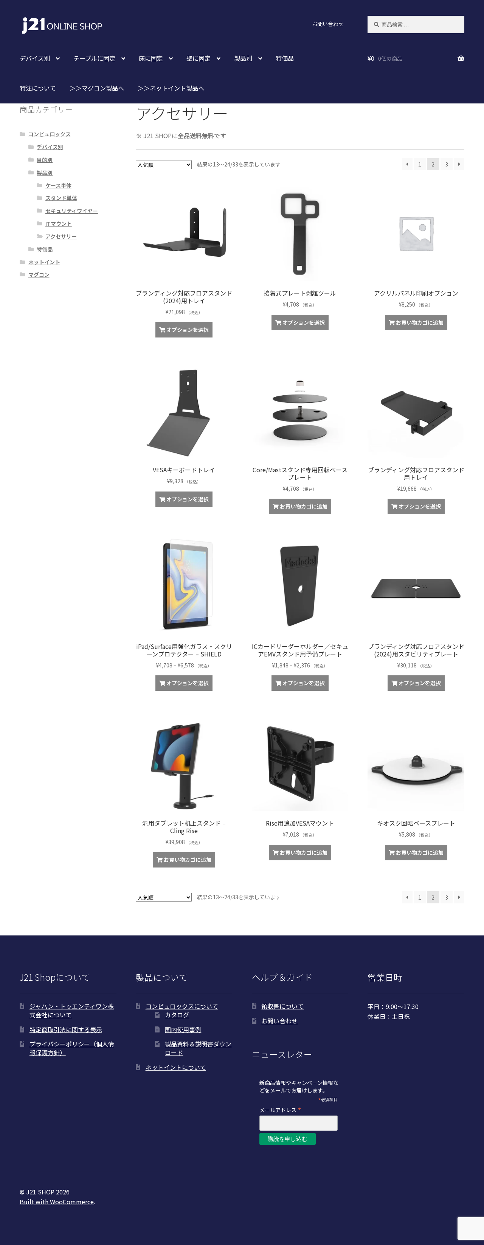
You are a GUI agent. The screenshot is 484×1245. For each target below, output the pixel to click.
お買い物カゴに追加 (420, 322)
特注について (38, 87)
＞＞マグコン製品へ (97, 87)
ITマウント (58, 223)
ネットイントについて (176, 1067)
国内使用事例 (183, 1029)
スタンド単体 (61, 198)
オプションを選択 (187, 329)
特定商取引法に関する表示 (65, 1029)
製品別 (45, 172)
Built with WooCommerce (57, 1201)
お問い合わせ (328, 24)
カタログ (177, 1014)
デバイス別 (50, 147)
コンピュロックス (49, 134)
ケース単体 (58, 185)
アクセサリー (61, 236)
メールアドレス (280, 1109)
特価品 (285, 58)
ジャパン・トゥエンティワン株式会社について (71, 1010)
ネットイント (44, 262)
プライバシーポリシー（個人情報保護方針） (71, 1048)
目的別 (45, 159)
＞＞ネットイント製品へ (171, 87)
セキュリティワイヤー (71, 210)
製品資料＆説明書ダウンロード (198, 1048)
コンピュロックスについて (182, 1006)
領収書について (282, 1006)
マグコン (39, 274)
